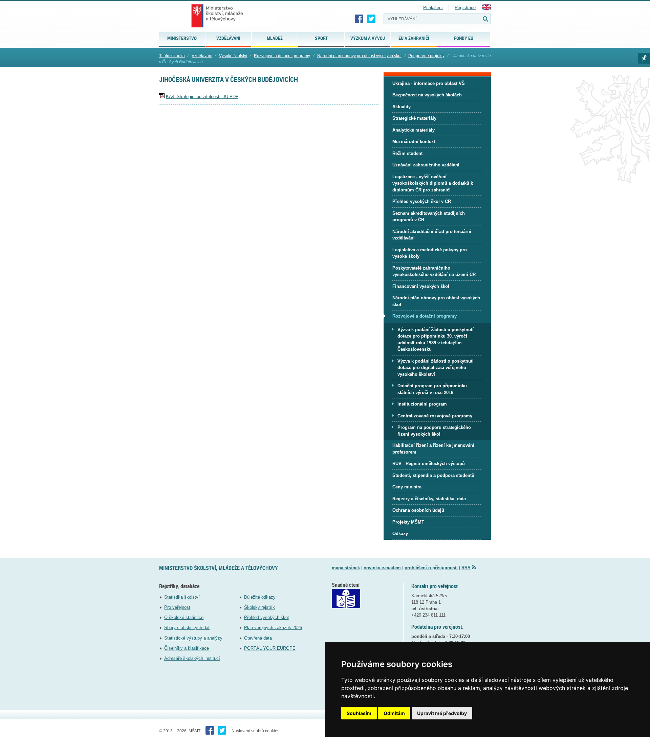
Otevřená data (258, 638)
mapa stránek (346, 567)
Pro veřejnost (177, 607)
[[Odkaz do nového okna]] (346, 606)
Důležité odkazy (260, 597)
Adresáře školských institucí (192, 658)
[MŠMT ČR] (217, 15)
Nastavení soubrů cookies (255, 731)
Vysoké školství (233, 55)
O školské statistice (183, 617)
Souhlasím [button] (359, 713)
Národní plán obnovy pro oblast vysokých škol (359, 55)
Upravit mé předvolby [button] (442, 713)
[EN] (486, 8)
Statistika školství (182, 597)
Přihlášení (433, 7)
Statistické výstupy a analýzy (193, 638)
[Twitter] (371, 19)
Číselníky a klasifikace (186, 648)
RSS (466, 567)
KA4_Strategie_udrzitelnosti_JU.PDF (202, 96)
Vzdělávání (202, 55)
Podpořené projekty (426, 55)
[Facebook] (359, 19)
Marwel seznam (644, 58)
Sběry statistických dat (187, 627)
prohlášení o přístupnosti (431, 567)
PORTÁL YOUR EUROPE (270, 648)
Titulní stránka (172, 55)
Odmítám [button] (394, 713)
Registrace (465, 7)
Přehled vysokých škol (266, 617)
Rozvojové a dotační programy (282, 55)
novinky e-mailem (382, 567)
